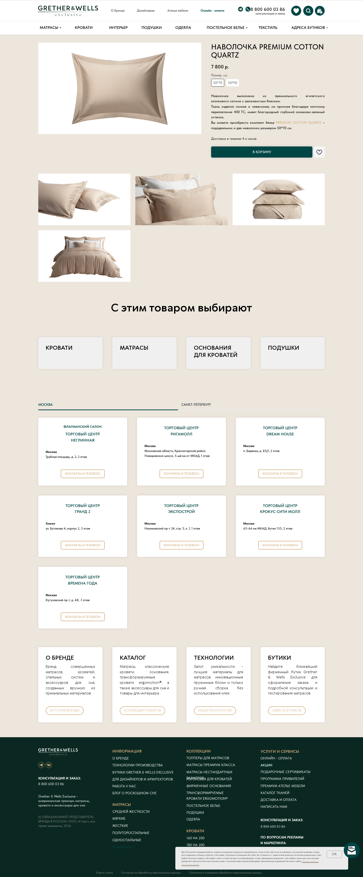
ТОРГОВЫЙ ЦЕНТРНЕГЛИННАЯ (82, 434)
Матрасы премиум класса (210, 765)
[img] (296, 11)
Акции (266, 765)
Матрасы (134, 348)
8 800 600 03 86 (51, 784)
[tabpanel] (181, 525)
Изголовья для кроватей (209, 779)
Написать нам (274, 807)
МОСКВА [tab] (45, 405)
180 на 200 (195, 845)
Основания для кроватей (216, 351)
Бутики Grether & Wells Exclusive (143, 772)
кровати (195, 831)
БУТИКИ (279, 658)
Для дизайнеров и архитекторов (142, 779)
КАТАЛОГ (133, 658)
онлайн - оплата (276, 758)
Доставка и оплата (279, 800)
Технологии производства (137, 765)
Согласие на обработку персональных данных (151, 872)
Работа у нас (124, 786)
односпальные (126, 840)
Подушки (283, 348)
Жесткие (120, 826)
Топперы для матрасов (207, 758)
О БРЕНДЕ (60, 658)
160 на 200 (195, 838)
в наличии (122, 847)
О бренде (120, 758)
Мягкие (118, 818)
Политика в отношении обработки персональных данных (225, 872)
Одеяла (193, 819)
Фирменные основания (208, 786)
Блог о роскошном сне (134, 793)
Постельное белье (203, 806)
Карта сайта (104, 872)
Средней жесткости (131, 812)
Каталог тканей (275, 793)
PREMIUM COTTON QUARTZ (299, 122)
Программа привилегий (282, 779)
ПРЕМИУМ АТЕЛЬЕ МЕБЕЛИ (283, 786)
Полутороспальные (130, 833)
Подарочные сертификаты (285, 772)
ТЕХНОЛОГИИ (214, 658)
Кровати (59, 348)
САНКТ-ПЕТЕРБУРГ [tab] (196, 405)
